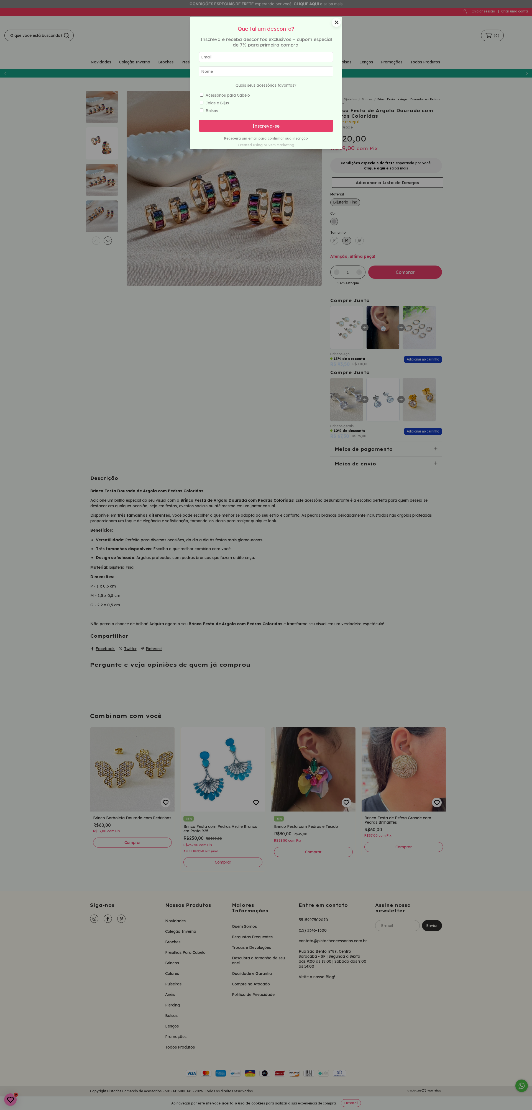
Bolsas (212, 110)
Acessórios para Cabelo (228, 95)
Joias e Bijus (217, 103)
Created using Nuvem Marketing (266, 145)
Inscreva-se (266, 126)
